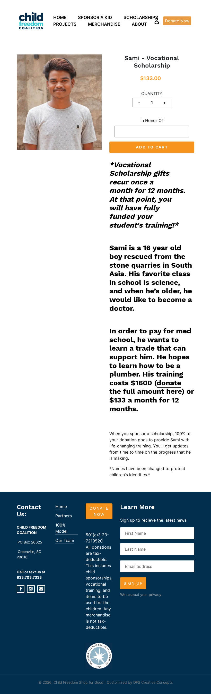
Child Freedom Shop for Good (78, 682)
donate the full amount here (145, 387)
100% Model (61, 528)
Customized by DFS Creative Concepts (140, 682)
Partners (63, 515)
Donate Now (99, 511)
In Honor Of (151, 120)
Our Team (64, 540)
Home (61, 506)
